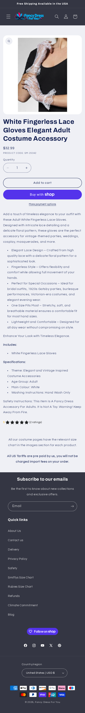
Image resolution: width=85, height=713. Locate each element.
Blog (11, 614)
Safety (12, 568)
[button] (8, 16)
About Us (14, 530)
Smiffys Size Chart (21, 577)
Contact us (15, 540)
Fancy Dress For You (47, 702)
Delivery (13, 549)
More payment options (42, 204)
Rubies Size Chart (20, 586)
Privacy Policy (17, 558)
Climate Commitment (23, 605)
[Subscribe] (72, 506)
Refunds (14, 596)
